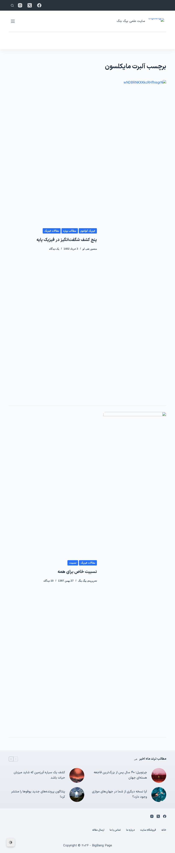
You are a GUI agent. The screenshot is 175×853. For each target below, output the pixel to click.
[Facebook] (39, 5)
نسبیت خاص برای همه (77, 572)
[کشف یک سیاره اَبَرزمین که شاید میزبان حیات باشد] (76, 775)
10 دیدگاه (49, 580)
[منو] (13, 21)
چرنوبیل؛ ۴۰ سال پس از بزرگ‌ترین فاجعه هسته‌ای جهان (120, 775)
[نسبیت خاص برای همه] (134, 571)
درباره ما (130, 830)
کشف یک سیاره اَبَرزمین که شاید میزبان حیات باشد (39, 775)
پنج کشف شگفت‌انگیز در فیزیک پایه (66, 240)
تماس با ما (115, 830)
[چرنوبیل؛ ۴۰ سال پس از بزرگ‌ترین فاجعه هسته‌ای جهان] (158, 775)
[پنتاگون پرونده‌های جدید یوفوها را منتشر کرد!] (76, 794)
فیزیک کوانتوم (87, 230)
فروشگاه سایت (148, 830)
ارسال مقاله (98, 830)
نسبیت (72, 562)
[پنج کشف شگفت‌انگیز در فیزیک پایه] (134, 239)
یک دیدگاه (54, 248)
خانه (163, 830)
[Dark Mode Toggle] (10, 842)
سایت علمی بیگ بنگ (131, 21)
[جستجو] (12, 5)
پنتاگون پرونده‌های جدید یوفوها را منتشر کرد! (38, 794)
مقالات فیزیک (51, 230)
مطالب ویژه (69, 230)
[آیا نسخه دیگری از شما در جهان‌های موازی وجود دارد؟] (158, 794)
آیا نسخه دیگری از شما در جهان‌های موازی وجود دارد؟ (119, 794)
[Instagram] (20, 5)
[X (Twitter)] (30, 5)
